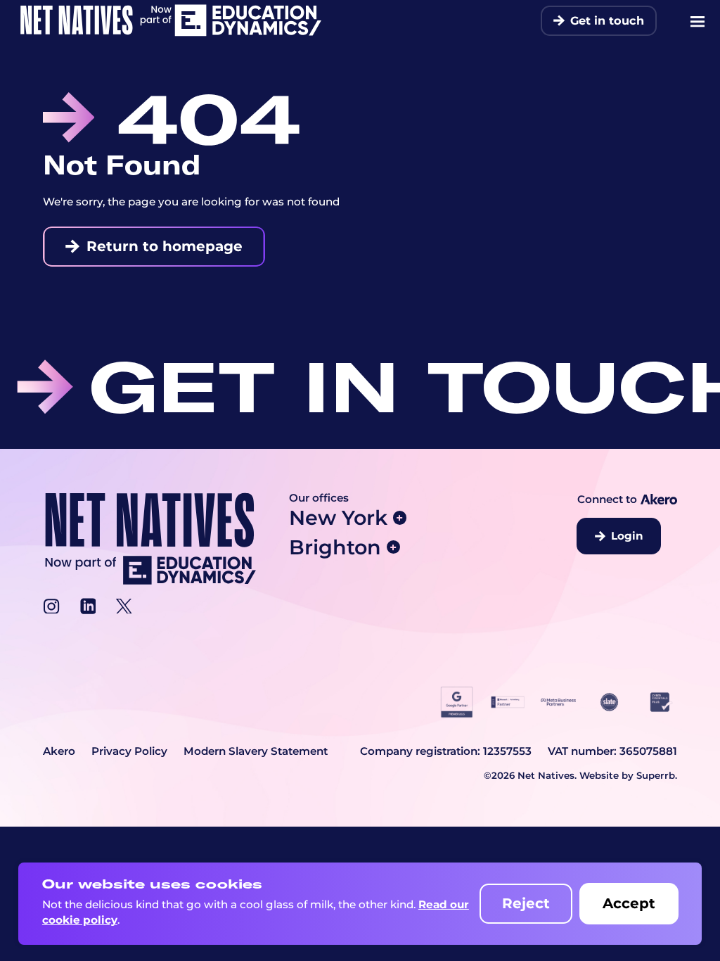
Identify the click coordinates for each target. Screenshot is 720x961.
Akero (59, 751)
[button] (375, 517)
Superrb (655, 775)
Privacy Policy (129, 751)
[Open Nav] (697, 21)
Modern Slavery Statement (256, 751)
